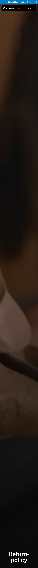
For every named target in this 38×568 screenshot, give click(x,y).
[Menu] (34, 8)
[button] (19, 8)
